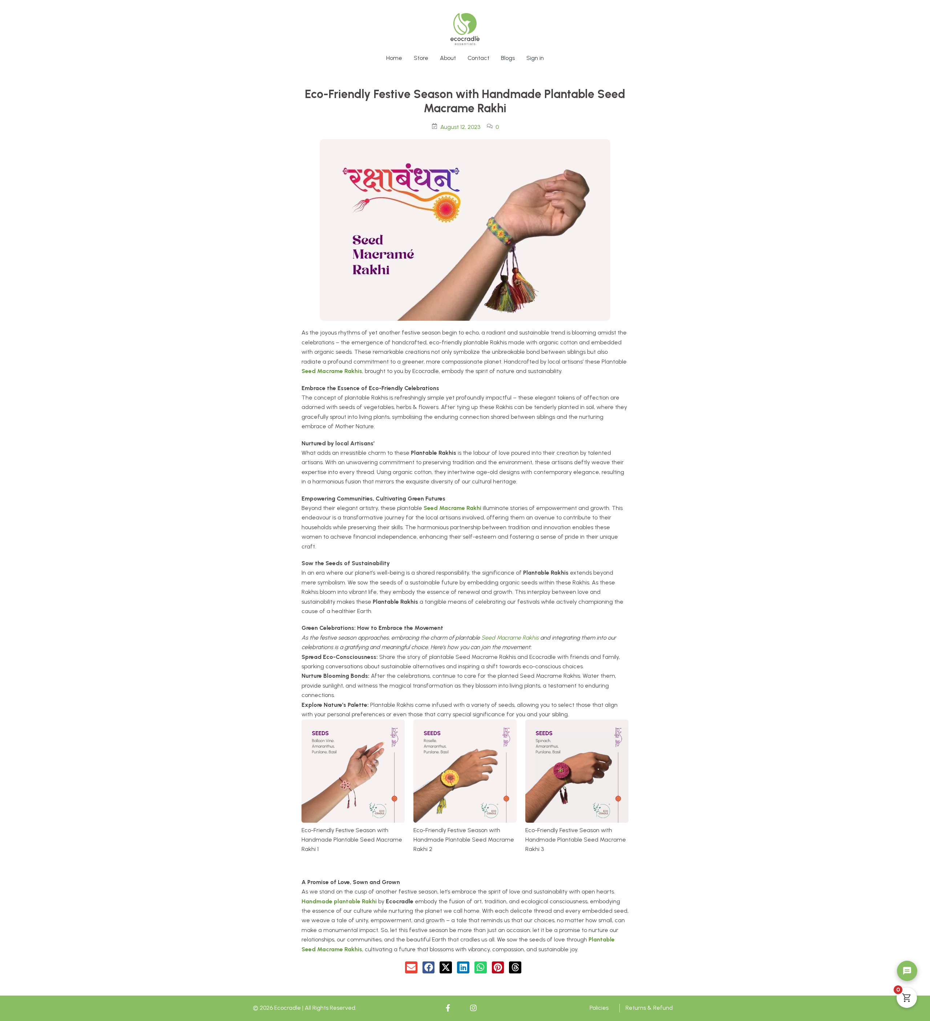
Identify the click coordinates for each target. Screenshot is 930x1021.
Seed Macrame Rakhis (332, 371)
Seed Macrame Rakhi (452, 508)
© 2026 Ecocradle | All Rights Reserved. (304, 1007)
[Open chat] (907, 971)
